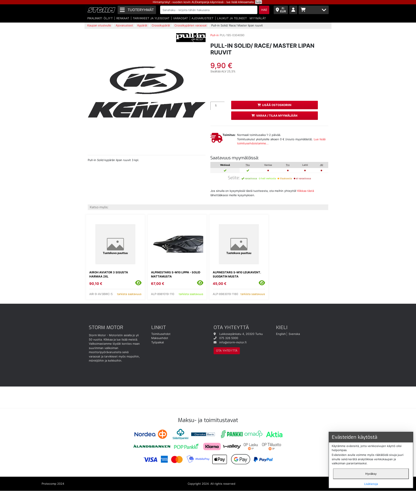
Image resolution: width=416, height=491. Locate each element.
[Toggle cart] (314, 10)
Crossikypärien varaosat (190, 25)
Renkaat (122, 18)
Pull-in (214, 35)
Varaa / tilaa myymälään (276, 115)
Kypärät (142, 25)
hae (264, 9)
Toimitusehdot (161, 334)
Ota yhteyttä (226, 350)
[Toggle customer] (293, 10)
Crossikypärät (161, 25)
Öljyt (108, 18)
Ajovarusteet (202, 18)
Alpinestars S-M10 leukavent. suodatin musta (237, 274)
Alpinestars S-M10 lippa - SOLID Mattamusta (175, 274)
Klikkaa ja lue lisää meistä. (121, 339)
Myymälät (258, 18)
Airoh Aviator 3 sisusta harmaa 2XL (108, 274)
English (281, 334)
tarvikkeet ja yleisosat (151, 18)
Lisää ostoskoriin (276, 105)
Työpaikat (157, 342)
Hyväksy (371, 473)
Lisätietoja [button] (371, 484)
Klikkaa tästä (305, 190)
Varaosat (180, 18)
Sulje (258, 2)
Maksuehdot (159, 338)
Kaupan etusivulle (99, 25)
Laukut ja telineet (232, 18)
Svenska (294, 334)
